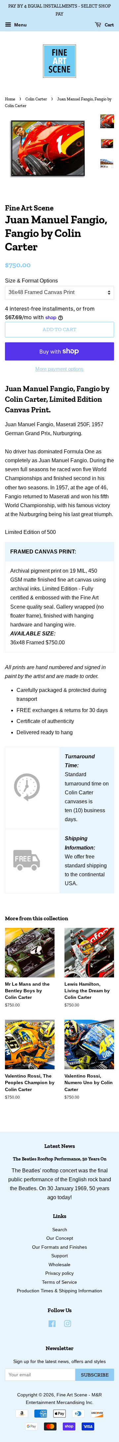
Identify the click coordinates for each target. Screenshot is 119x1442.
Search (59, 1229)
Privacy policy (59, 1273)
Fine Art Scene (72, 1394)
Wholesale (59, 1264)
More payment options (59, 369)
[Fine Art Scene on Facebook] (52, 1325)
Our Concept (59, 1238)
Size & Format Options (31, 281)
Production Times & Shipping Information (59, 1290)
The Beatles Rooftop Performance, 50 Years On (59, 1158)
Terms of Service (59, 1282)
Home (10, 99)
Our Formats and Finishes (59, 1247)
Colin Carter (36, 99)
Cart (109, 24)
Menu (20, 24)
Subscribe (94, 1375)
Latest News (59, 1146)
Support (59, 1255)
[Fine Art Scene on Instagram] (67, 1325)
